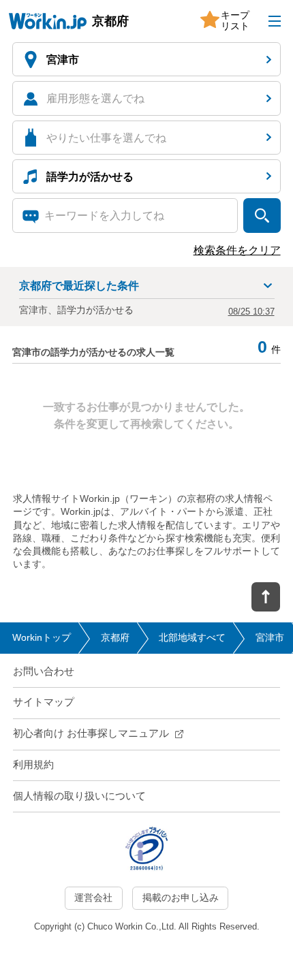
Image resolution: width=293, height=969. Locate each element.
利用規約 (33, 764)
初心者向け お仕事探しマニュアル (91, 733)
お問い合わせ (43, 671)
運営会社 (93, 898)
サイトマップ (43, 702)
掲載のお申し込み (180, 898)
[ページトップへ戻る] (265, 597)
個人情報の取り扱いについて (79, 796)
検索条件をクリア (237, 250)
